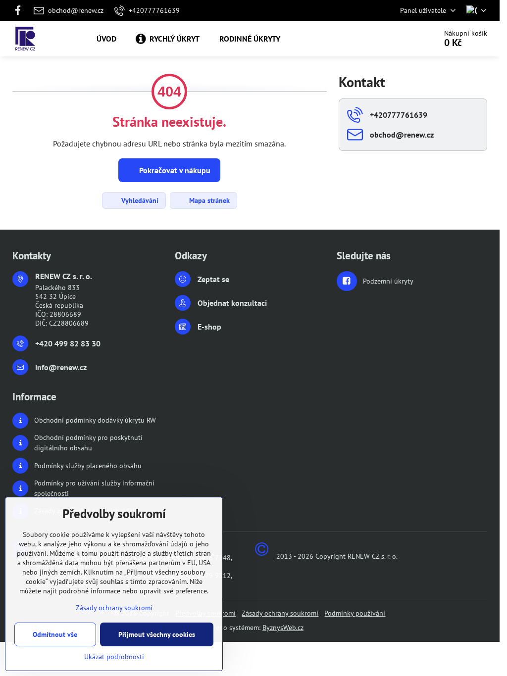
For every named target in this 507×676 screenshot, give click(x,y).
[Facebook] (20, 10)
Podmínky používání (354, 613)
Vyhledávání (138, 200)
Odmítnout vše (55, 634)
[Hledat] (401, 38)
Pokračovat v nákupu (173, 170)
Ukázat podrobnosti (114, 656)
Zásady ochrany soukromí (280, 613)
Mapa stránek (208, 200)
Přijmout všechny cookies (156, 634)
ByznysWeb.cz (283, 627)
